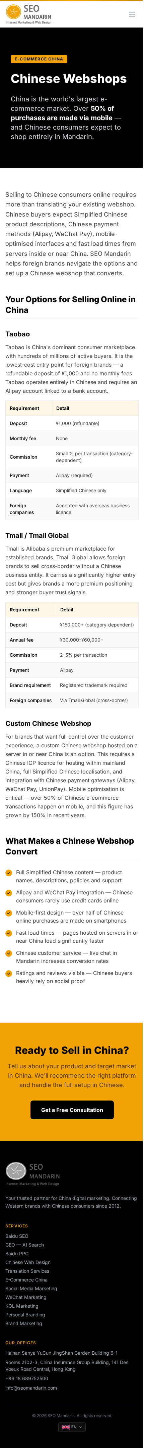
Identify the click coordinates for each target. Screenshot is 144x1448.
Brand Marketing (23, 1323)
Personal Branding (25, 1314)
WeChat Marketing (26, 1297)
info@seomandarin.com (31, 1388)
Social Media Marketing (31, 1288)
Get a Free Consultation (72, 1110)
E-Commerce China (26, 1279)
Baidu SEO (16, 1236)
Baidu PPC (16, 1253)
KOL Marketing (22, 1306)
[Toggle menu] (132, 14)
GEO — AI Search (24, 1245)
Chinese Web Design (28, 1262)
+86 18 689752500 (26, 1378)
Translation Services (27, 1271)
